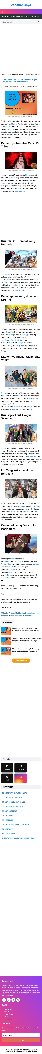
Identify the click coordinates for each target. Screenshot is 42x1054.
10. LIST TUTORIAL (9, 834)
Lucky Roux (17, 285)
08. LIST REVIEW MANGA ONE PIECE (15, 825)
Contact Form (8, 1009)
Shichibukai (36, 506)
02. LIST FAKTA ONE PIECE (12, 798)
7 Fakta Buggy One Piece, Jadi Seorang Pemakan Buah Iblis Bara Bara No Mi (25, 650)
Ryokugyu (25, 335)
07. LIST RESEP (7, 820)
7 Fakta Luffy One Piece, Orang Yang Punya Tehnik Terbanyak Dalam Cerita (25, 629)
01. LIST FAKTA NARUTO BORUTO (14, 793)
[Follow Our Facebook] (4, 1000)
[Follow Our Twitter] (9, 1000)
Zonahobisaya (19, 1051)
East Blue (6, 126)
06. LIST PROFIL (8, 816)
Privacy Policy (8, 1014)
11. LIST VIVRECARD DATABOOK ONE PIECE (18, 838)
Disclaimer (7, 1011)
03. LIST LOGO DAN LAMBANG (13, 802)
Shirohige (11, 335)
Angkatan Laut (20, 191)
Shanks (14, 124)
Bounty (29, 407)
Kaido (10, 572)
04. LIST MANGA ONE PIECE (12, 807)
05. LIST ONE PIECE (9, 811)
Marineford (7, 561)
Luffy (8, 129)
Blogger (34, 1051)
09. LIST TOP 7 (7, 829)
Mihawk (22, 506)
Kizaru (10, 343)
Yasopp (7, 288)
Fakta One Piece (23, 613)
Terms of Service (9, 1019)
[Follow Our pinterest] (18, 1000)
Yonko (13, 178)
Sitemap (6, 1016)
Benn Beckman (16, 340)
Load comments (21, 660)
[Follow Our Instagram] (13, 1000)
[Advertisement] (21, 48)
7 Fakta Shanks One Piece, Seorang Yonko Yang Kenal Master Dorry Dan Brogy (26, 640)
